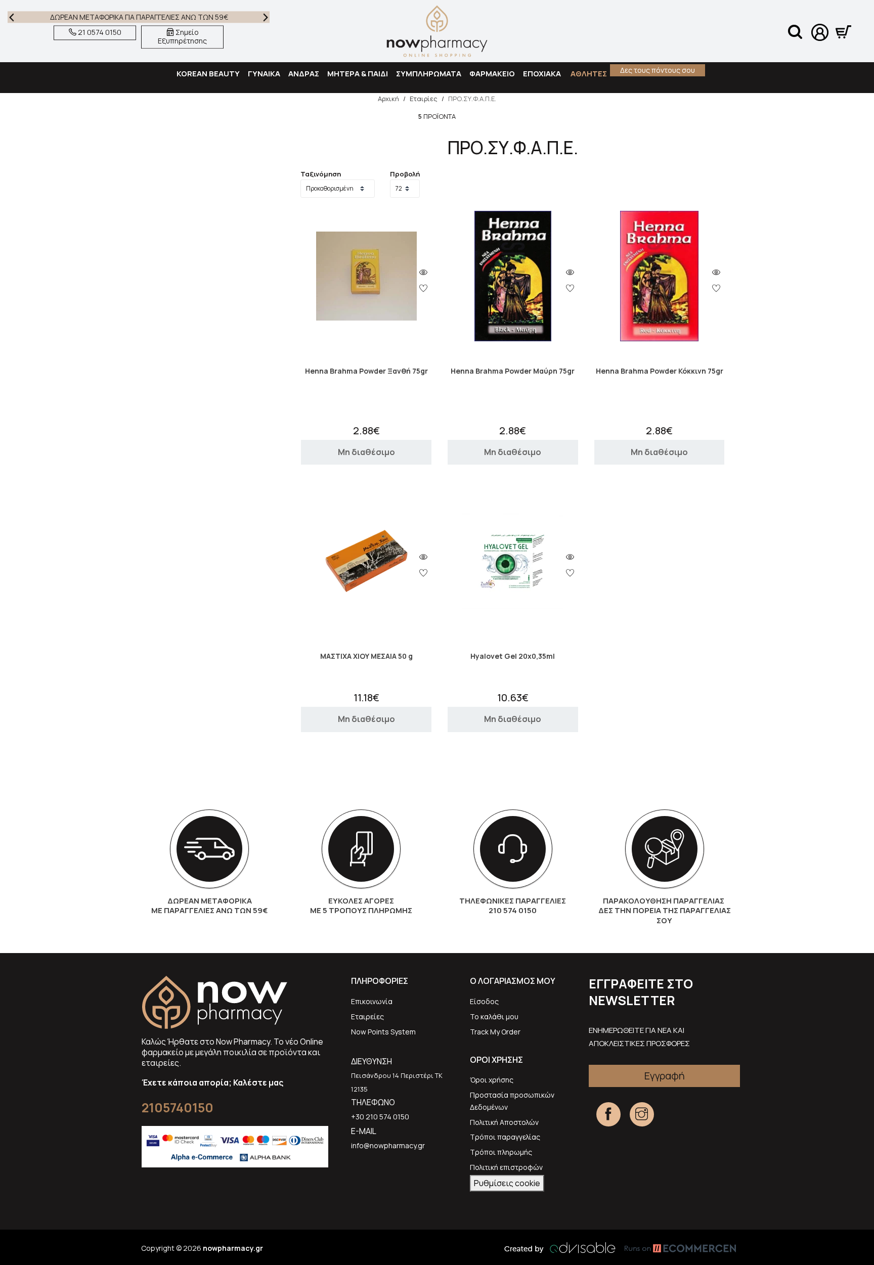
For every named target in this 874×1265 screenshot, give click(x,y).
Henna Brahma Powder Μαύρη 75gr (513, 371)
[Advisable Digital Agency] (560, 1247)
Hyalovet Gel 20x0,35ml (512, 656)
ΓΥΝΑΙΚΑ (264, 73)
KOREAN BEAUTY (208, 73)
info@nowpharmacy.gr (388, 1145)
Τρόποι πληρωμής (501, 1152)
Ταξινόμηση (320, 173)
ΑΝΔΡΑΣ (303, 73)
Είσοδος (484, 1001)
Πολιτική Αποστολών (504, 1122)
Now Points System (383, 1031)
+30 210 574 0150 (380, 1116)
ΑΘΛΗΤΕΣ (588, 73)
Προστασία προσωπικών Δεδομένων (512, 1101)
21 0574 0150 (98, 32)
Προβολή (405, 173)
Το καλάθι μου (494, 1016)
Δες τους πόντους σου (657, 70)
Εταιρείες (367, 1016)
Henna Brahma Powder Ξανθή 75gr (366, 371)
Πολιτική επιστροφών (506, 1167)
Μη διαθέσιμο (366, 452)
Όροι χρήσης (491, 1080)
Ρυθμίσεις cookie (507, 1183)
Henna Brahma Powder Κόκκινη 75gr (659, 371)
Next (265, 17)
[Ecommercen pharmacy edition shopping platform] (672, 1247)
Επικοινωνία (371, 1001)
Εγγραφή (664, 1075)
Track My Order (495, 1031)
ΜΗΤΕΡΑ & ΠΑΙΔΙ (357, 73)
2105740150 (177, 1107)
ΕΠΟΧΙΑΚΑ (542, 73)
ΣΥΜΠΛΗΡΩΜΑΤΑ (428, 73)
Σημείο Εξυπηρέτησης (182, 37)
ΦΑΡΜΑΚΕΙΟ (492, 73)
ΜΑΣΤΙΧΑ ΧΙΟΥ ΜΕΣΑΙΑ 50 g (366, 656)
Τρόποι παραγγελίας (505, 1137)
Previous (12, 17)
